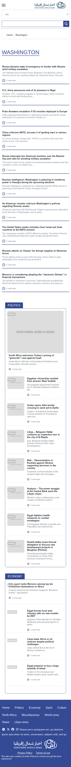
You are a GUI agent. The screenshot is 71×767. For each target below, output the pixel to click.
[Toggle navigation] (4, 5)
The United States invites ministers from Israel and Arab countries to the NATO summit (32, 228)
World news (52, 714)
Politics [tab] (14, 305)
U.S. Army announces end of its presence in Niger (29, 90)
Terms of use (43, 752)
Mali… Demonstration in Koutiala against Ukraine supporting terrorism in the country (41, 464)
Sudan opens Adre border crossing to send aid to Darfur (43, 406)
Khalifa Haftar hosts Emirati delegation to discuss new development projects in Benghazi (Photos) (41, 546)
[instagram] (17, 729)
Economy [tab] (15, 576)
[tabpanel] (35, 441)
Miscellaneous (30, 714)
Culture (61, 707)
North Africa (9, 714)
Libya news (21, 722)
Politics (19, 707)
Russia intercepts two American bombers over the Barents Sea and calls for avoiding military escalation (33, 157)
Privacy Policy (24, 752)
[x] (8, 729)
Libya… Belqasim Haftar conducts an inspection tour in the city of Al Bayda (43, 434)
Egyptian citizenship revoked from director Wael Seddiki (42, 379)
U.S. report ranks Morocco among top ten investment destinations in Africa (31, 585)
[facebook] (12, 729)
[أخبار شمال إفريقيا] (52, 5)
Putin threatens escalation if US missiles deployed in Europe (34, 111)
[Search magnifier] (66, 24)
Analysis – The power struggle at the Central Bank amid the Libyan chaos (43, 491)
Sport (49, 707)
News (5, 722)
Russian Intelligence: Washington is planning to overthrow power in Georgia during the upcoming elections (33, 181)
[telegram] (3, 729)
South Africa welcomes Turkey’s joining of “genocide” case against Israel (31, 356)
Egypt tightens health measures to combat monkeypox (38, 518)
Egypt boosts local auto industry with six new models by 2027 (42, 613)
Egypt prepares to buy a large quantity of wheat (43, 667)
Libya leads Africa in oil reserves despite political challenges (40, 642)
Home (6, 707)
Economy (34, 707)
